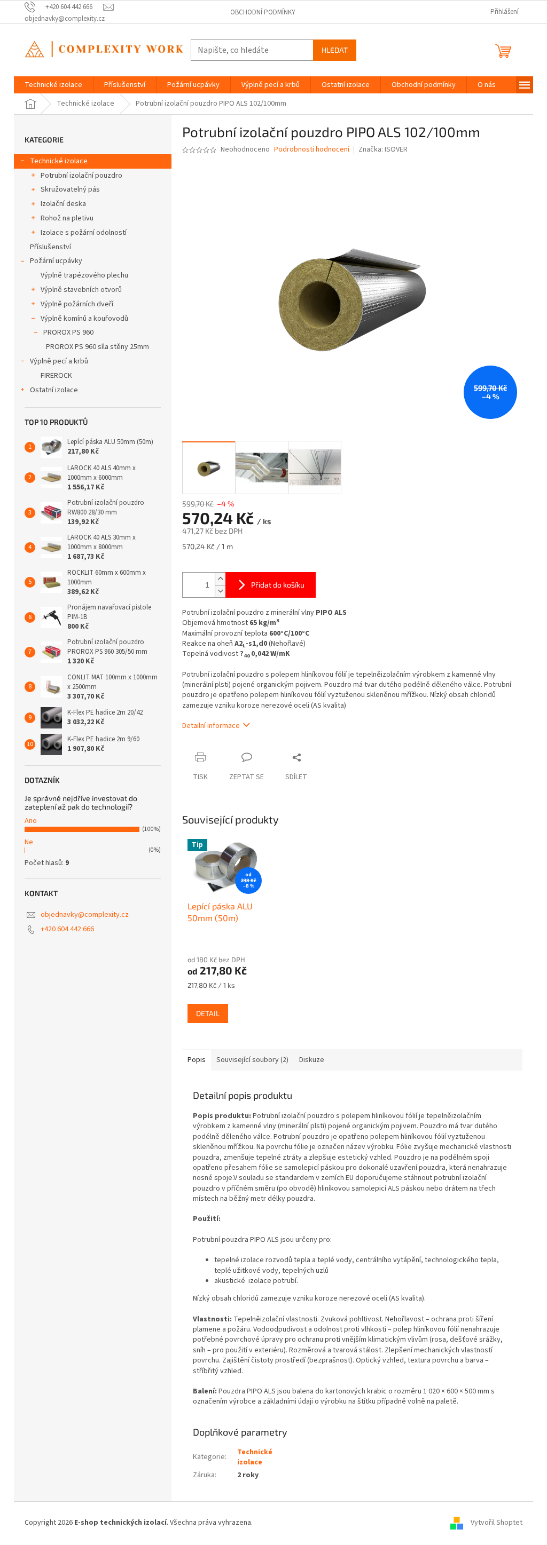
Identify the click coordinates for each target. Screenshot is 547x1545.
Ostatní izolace (54, 390)
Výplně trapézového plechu (84, 275)
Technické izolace (59, 161)
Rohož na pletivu (67, 218)
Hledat (335, 49)
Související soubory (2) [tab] (252, 1060)
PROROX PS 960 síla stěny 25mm (97, 347)
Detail (208, 1013)
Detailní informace (211, 725)
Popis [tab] (196, 1060)
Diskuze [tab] (311, 1060)
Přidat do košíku (277, 584)
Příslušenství (50, 247)
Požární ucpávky (56, 261)
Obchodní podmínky (262, 12)
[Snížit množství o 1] (220, 591)
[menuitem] (53, 84)
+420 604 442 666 (67, 929)
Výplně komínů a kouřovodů (84, 318)
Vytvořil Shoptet (496, 1523)
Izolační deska (63, 204)
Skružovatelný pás (70, 189)
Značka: (383, 149)
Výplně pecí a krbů (59, 361)
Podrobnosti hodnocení (311, 150)
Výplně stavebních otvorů (81, 289)
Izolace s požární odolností (84, 232)
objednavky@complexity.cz (85, 914)
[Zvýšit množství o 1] (220, 579)
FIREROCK (56, 375)
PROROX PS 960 (68, 332)
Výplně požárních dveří (77, 304)
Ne (29, 842)
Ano (31, 820)
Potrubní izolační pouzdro (81, 175)
